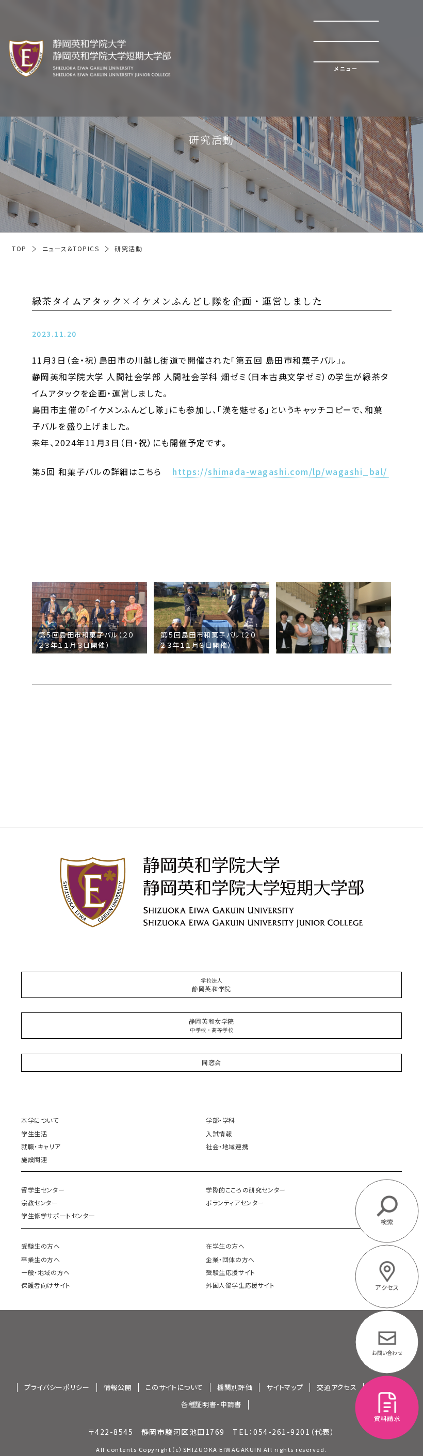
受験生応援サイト (230, 1272)
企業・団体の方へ (230, 1259)
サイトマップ (284, 1387)
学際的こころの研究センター (246, 1189)
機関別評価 (234, 1387)
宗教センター (39, 1202)
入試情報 (219, 1133)
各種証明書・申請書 (211, 1404)
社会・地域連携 (227, 1146)
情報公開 (118, 1387)
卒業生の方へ (40, 1259)
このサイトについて (174, 1387)
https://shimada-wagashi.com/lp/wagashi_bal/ (279, 472)
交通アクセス (336, 1387)
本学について (40, 1120)
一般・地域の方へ (45, 1272)
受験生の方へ (40, 1245)
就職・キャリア (40, 1146)
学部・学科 (220, 1120)
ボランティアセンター (235, 1202)
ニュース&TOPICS (71, 249)
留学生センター (42, 1189)
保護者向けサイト (46, 1285)
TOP (19, 249)
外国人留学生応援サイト (240, 1285)
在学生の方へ (225, 1245)
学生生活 (34, 1133)
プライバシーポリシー (57, 1387)
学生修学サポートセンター (58, 1215)
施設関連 (34, 1159)
